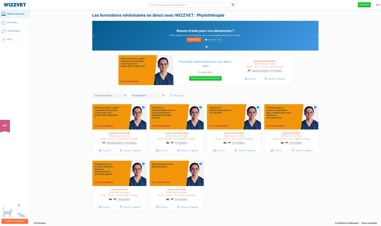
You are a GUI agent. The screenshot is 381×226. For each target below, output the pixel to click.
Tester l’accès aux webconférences (205, 78)
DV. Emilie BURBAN (130, 81)
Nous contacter (16, 221)
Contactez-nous (214, 40)
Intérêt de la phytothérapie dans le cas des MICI (220, 110)
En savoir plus (194, 40)
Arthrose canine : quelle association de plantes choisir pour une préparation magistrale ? (133, 62)
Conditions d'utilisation (347, 223)
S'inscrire (252, 79)
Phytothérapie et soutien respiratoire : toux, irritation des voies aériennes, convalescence (279, 112)
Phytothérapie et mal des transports (162, 165)
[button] (94, 35)
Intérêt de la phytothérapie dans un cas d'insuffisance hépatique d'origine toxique (163, 112)
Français (40, 223)
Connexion (364, 4)
